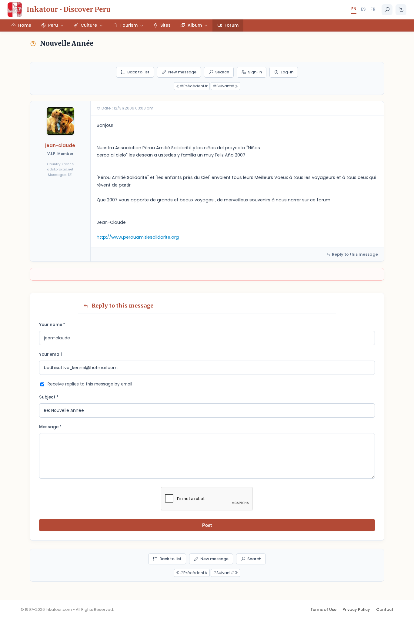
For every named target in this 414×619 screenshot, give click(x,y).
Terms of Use (323, 609)
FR (373, 9)
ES (363, 9)
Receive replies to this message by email (90, 384)
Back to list (138, 72)
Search (222, 72)
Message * (50, 427)
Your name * (52, 325)
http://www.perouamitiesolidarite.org (138, 237)
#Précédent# (194, 86)
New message (182, 72)
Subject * (48, 397)
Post (207, 525)
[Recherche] (387, 9)
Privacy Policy (356, 609)
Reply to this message (355, 254)
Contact (384, 609)
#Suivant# (223, 86)
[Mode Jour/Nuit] (401, 9)
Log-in (287, 72)
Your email (50, 354)
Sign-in (255, 72)
